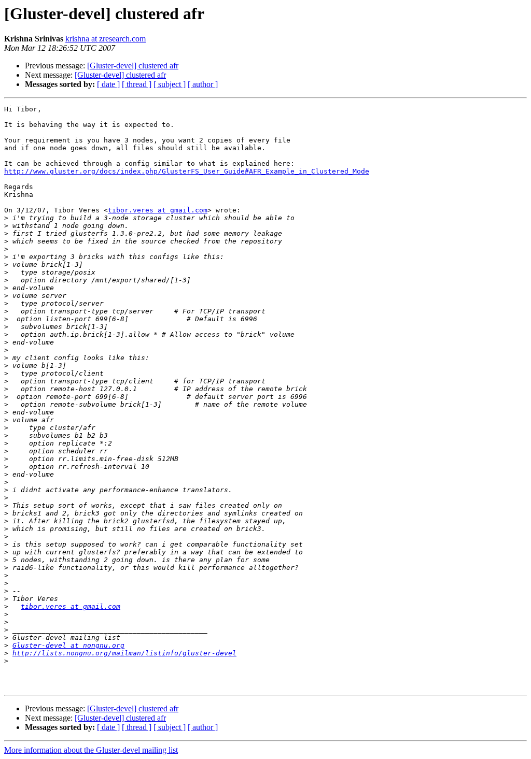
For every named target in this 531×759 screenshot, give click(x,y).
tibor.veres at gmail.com (157, 210)
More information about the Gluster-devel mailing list (91, 750)
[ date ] (108, 84)
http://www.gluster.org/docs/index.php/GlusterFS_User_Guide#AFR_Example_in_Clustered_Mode (186, 171)
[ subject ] (169, 84)
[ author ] (203, 84)
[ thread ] (136, 84)
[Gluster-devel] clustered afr (132, 65)
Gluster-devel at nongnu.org (68, 645)
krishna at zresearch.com (105, 38)
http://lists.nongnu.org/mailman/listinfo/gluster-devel (124, 653)
